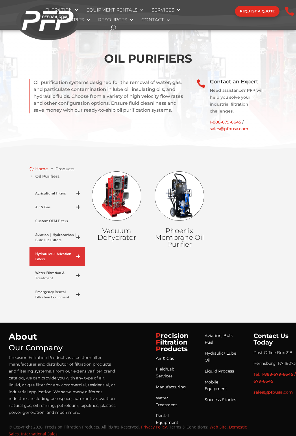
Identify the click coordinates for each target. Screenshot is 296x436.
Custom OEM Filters (51, 220)
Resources (112, 20)
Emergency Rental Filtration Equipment (52, 294)
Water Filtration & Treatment (50, 275)
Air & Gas (43, 207)
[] (205, 16)
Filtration (59, 10)
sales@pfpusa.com (229, 128)
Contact (152, 20)
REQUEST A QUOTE (257, 11)
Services (163, 10)
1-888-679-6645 (225, 122)
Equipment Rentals (112, 10)
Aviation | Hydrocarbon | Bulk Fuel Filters (56, 237)
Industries (70, 20)
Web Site (218, 427)
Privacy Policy (154, 427)
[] (216, 16)
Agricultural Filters (50, 193)
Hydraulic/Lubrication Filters (53, 256)
